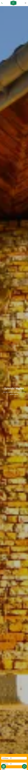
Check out (3, 761)
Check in (3, 756)
